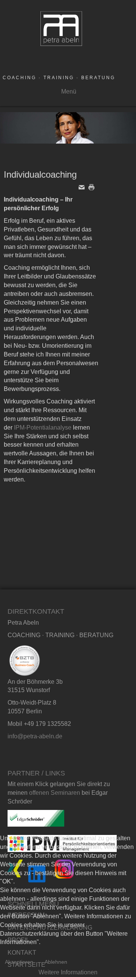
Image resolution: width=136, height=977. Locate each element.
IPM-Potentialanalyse (42, 427)
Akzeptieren (19, 962)
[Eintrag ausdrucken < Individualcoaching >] (93, 187)
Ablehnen (56, 962)
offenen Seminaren (54, 792)
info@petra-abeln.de (35, 736)
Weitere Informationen (68, 972)
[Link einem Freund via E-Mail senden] (83, 187)
